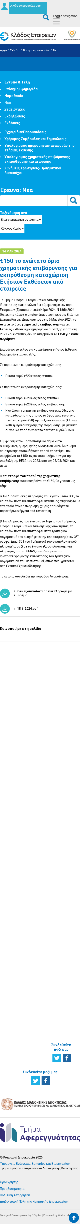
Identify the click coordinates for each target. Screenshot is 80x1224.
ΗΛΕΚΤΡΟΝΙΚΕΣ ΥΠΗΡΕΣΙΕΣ (41, 896)
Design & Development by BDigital (20, 1215)
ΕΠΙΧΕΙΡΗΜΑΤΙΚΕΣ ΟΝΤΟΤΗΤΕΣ (19, 851)
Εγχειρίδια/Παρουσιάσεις (25, 132)
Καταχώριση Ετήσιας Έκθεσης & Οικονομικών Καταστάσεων (40, 834)
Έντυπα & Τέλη (17, 82)
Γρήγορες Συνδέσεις (61, 843)
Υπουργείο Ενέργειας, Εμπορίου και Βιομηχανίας (35, 1163)
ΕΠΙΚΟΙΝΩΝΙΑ (63, 951)
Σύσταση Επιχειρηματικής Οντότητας (42, 786)
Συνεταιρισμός (16, 889)
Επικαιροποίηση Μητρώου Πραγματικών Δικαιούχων (42, 817)
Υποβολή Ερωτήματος (40, 661)
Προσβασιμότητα (12, 1188)
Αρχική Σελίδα (9, 50)
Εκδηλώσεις (14, 116)
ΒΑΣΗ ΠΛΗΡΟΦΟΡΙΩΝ (65, 778)
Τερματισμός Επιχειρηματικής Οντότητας (18, 832)
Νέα (55, 50)
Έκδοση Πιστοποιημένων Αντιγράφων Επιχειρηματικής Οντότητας (42, 854)
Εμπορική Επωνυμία (13, 896)
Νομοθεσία (13, 96)
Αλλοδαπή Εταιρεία (13, 913)
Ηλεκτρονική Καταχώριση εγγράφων (39, 928)
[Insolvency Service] (40, 1141)
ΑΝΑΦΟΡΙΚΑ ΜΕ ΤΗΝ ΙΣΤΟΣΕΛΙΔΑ (62, 1026)
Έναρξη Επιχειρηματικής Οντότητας (18, 807)
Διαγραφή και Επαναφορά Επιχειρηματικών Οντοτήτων (42, 874)
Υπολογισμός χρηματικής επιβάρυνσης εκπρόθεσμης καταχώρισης (37, 159)
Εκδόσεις (12, 123)
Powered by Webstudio (57, 1215)
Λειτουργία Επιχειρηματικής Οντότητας (18, 820)
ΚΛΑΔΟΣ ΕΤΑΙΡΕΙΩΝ (61, 934)
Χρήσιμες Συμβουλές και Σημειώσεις (35, 139)
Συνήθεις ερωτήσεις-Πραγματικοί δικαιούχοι (63, 914)
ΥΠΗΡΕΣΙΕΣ (37, 776)
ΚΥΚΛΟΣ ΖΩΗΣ (10, 778)
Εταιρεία (12, 883)
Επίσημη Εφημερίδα (21, 89)
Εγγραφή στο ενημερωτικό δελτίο (40, 691)
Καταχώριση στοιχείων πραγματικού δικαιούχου (39, 955)
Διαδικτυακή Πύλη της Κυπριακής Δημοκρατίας (34, 1201)
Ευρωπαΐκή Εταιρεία (14, 905)
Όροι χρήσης (9, 1182)
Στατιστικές (14, 109)
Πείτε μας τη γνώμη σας (40, 750)
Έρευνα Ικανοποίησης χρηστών (40, 721)
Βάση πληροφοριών (36, 50)
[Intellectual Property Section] (40, 1109)
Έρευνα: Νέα (16, 190)
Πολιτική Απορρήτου (15, 1195)
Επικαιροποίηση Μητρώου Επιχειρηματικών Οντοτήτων (42, 801)
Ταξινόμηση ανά (13, 213)
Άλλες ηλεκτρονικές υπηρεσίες (40, 941)
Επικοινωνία (63, 958)
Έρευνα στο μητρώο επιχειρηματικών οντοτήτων (18, 793)
